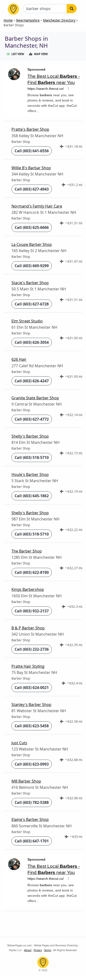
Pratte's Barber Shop (30, 129)
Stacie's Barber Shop (30, 282)
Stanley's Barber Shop (31, 704)
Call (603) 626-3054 (32, 342)
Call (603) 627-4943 (32, 189)
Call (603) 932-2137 (32, 611)
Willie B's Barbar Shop (31, 167)
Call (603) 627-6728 (32, 304)
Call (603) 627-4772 (32, 419)
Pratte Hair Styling (27, 666)
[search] (72, 8)
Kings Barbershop (27, 589)
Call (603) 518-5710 (32, 457)
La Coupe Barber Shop (31, 244)
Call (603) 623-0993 (32, 764)
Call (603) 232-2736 (32, 649)
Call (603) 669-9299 (32, 265)
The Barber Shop (26, 551)
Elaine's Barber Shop (30, 819)
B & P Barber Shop (28, 628)
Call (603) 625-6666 (32, 227)
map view (41, 54)
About (28, 950)
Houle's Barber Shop (30, 474)
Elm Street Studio (27, 321)
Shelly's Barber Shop (30, 436)
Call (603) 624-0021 (32, 687)
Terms (47, 950)
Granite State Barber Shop (35, 398)
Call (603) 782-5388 (32, 802)
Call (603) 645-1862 (32, 495)
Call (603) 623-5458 (32, 725)
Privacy (38, 950)
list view (17, 54)
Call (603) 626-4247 (32, 381)
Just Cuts (19, 742)
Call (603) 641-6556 (32, 150)
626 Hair (19, 359)
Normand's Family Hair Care (36, 206)
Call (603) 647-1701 (32, 841)
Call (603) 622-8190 (32, 572)
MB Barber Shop (26, 781)
